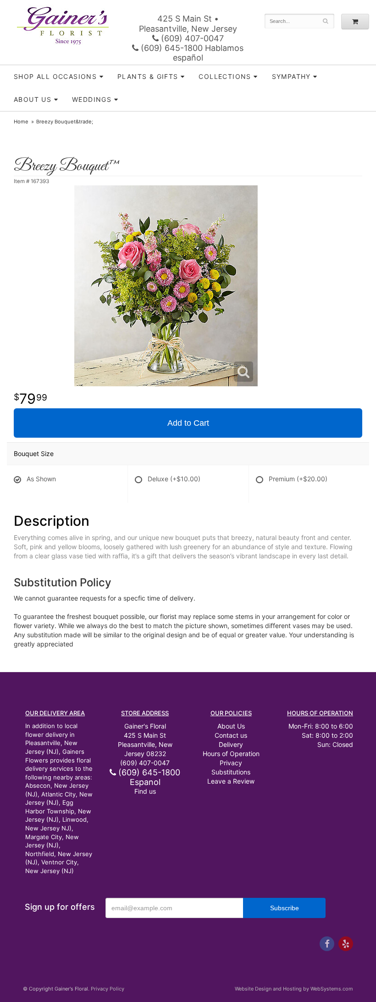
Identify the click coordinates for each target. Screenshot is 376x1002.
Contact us (231, 735)
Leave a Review (230, 781)
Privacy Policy (107, 988)
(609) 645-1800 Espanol (148, 777)
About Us (231, 726)
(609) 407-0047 (191, 38)
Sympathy (291, 76)
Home (21, 121)
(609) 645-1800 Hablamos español (190, 52)
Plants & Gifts (147, 76)
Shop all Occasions (55, 76)
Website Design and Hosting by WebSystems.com (294, 988)
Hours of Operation (231, 753)
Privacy (231, 763)
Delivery (231, 744)
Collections (225, 76)
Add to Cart (188, 423)
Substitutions (230, 772)
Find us (145, 791)
